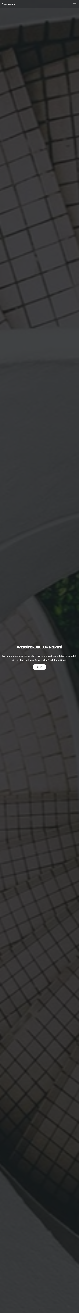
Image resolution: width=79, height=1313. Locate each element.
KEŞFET (39, 667)
